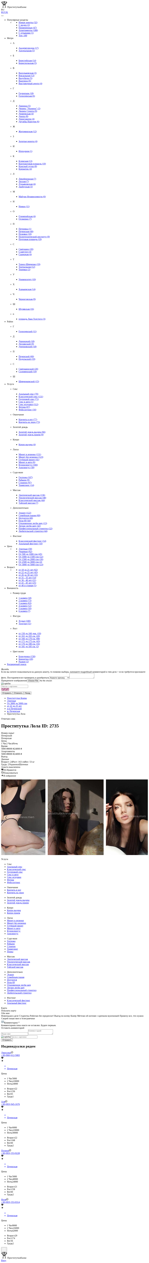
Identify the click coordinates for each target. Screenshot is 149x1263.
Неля (3, 1199)
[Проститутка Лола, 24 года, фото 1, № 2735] (74, 817)
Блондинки (27, 656)
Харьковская (27, 289)
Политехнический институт (34, 236)
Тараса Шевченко (29, 264)
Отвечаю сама (8, 719)
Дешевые (25, 551)
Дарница (25, 106)
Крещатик (25, 169)
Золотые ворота (28, 141)
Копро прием (13, 913)
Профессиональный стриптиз (35, 528)
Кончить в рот (28, 419)
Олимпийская (27, 216)
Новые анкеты (28, 22)
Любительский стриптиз (33, 531)
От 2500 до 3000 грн (30, 562)
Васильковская (28, 73)
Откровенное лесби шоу (33, 523)
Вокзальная (26, 75)
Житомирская (28, 131)
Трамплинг (26, 485)
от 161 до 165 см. (29, 636)
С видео (24, 25)
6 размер (24, 611)
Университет (27, 279)
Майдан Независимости (32, 196)
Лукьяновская (27, 184)
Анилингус (26, 467)
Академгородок (29, 48)
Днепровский (28, 346)
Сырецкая (25, 254)
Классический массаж (32, 500)
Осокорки (25, 219)
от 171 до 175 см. (29, 641)
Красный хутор (28, 166)
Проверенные (28, 27)
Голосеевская (27, 96)
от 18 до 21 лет (28, 570)
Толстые (25, 623)
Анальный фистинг (30, 543)
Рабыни (24, 480)
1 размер (25, 598)
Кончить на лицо (29, 422)
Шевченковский (29, 381)
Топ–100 (23, 35)
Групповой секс (29, 399)
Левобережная (27, 179)
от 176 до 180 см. (29, 644)
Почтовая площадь (30, 239)
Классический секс (31, 396)
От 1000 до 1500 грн (31, 556)
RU (3, 12)
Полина (5, 1150)
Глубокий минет (29, 459)
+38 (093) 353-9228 (10, 1153)
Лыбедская (26, 186)
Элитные (25, 549)
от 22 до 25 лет (28, 572)
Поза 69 (25, 520)
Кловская (25, 161)
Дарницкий (26, 341)
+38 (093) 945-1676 (10, 1104)
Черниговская (27, 299)
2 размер (25, 600)
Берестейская (27, 60)
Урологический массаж (32, 497)
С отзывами (26, 33)
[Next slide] (142, 817)
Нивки (24, 206)
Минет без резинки (31, 457)
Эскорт (25, 513)
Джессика (6, 1052)
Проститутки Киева (17, 698)
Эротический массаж (32, 495)
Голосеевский (28, 331)
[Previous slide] (6, 817)
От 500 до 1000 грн (30, 554)
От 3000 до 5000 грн (31, 564)
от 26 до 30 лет (28, 575)
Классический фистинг (32, 541)
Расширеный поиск (16, 664)
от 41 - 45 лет (27, 583)
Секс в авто (26, 402)
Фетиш (24, 407)
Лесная (24, 181)
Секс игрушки (28, 404)
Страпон (25, 482)
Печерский (26, 356)
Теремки (24, 269)
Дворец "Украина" (29, 108)
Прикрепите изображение (14, 680)
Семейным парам (29, 515)
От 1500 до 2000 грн (31, 559)
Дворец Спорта (28, 111)
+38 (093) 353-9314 (10, 1202)
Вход (3, 1260)
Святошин (26, 249)
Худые (25, 621)
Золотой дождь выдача (32, 432)
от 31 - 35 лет (27, 577)
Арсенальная (27, 50)
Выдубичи (25, 78)
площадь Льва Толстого (32, 319)
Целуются (26, 518)
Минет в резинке (30, 454)
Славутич (25, 252)
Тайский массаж (28, 503)
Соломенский (28, 371)
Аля (3, 1101)
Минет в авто (27, 462)
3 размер (25, 603)
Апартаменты (28, 30)
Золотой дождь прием (31, 434)
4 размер (25, 606)
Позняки (25, 234)
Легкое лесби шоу (30, 526)
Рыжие (24, 661)
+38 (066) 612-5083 (10, 1055)
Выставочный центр (30, 83)
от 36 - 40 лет (27, 580)
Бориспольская (28, 63)
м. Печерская (13, 711)
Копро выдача (27, 444)
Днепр (23, 116)
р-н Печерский (14, 708)
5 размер (25, 608)
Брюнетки (26, 659)
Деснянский (26, 344)
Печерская (26, 231)
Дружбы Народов (29, 121)
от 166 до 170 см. (29, 638)
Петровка (25, 229)
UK (6, 12)
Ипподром (25, 151)
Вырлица (25, 81)
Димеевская (26, 113)
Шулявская (26, 309)
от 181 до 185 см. (29, 646)
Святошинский (28, 369)
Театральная (27, 267)
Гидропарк (26, 93)
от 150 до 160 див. (30, 633)
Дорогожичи (26, 119)
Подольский (27, 359)
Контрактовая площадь (32, 163)
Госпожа (26, 477)
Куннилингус (28, 465)
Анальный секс (28, 394)
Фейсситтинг (27, 409)
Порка (10, 951)
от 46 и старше (27, 585)
